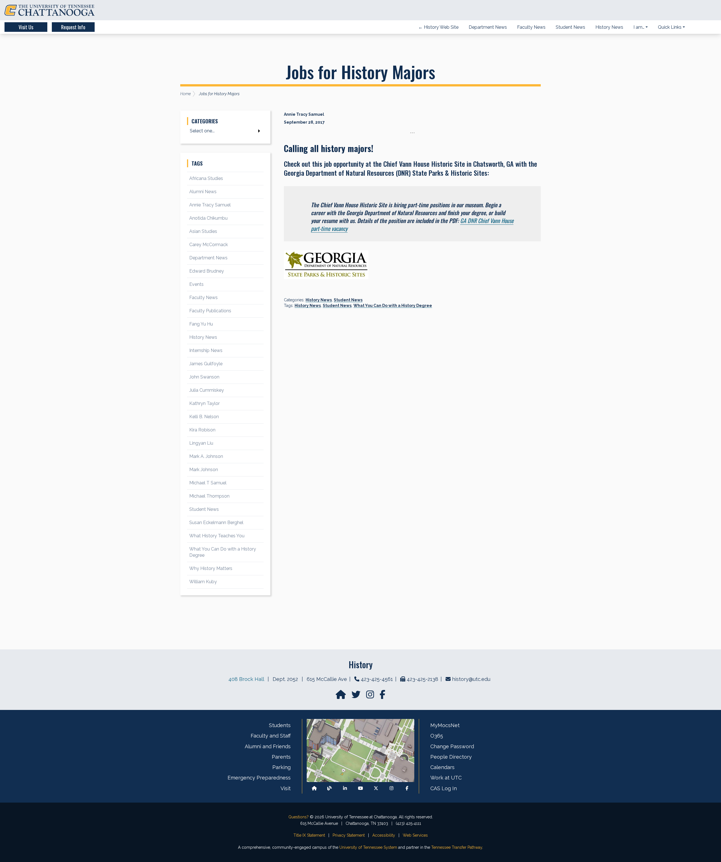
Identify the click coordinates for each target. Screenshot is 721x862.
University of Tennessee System (368, 847)
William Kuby (203, 581)
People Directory (451, 757)
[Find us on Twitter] (356, 696)
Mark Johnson (203, 469)
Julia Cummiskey (206, 390)
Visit (286, 788)
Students (280, 725)
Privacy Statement (349, 835)
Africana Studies (206, 178)
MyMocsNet (445, 725)
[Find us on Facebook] (407, 788)
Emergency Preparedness (259, 778)
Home (185, 94)
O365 (436, 736)
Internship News (205, 350)
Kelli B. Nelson (204, 416)
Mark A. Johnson (206, 456)
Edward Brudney (206, 271)
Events (196, 284)
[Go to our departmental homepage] (341, 696)
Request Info (73, 27)
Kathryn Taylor (204, 403)
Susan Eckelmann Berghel (216, 522)
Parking (281, 767)
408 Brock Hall (246, 679)
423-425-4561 (377, 679)
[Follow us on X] (376, 788)
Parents (281, 757)
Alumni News (203, 191)
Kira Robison (202, 430)
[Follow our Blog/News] (329, 788)
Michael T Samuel (207, 482)
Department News (208, 257)
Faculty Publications (210, 310)
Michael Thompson (209, 496)
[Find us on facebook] (382, 696)
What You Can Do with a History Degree (392, 305)
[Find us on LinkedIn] (345, 788)
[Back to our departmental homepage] (314, 788)
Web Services (415, 835)
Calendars (442, 767)
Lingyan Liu (201, 443)
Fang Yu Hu (201, 324)
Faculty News (203, 297)
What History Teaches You (216, 535)
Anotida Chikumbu (208, 218)
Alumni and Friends (268, 746)
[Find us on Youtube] (360, 788)
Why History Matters (210, 568)
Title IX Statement (309, 835)
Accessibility (383, 835)
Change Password (452, 746)
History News (319, 300)
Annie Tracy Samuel (210, 205)
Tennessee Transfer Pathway (456, 847)
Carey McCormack (208, 244)
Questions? (298, 817)
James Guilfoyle (205, 363)
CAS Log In (443, 788)
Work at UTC (446, 778)
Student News (348, 300)
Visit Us (26, 27)
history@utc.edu (471, 679)
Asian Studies (203, 231)
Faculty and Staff (271, 736)
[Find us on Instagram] (370, 696)
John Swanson (204, 377)
